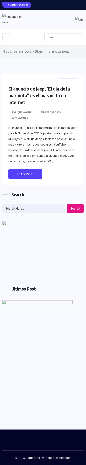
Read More (25, 174)
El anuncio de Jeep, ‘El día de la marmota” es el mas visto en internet (39, 95)
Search (75, 209)
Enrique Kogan (21, 112)
